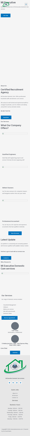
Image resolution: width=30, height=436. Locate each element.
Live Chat (4, 348)
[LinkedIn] (20, 382)
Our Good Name (7, 431)
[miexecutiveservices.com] (6, 4)
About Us (15, 393)
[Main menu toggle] (26, 4)
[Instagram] (17, 382)
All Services (15, 395)
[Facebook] (13, 382)
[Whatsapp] (9, 382)
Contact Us (15, 397)
